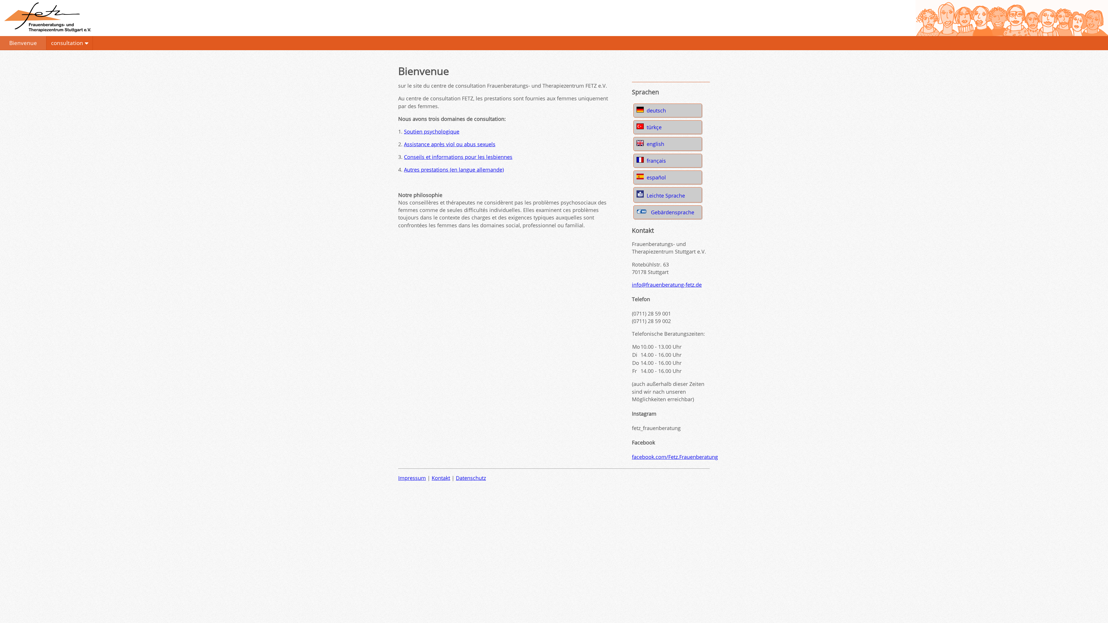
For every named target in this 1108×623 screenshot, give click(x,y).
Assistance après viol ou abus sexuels (449, 144)
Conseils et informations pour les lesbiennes (458, 156)
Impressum (412, 477)
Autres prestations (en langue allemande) (454, 169)
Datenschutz (471, 477)
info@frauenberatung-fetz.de (667, 284)
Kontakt (441, 477)
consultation (67, 43)
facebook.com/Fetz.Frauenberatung (675, 456)
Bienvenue (23, 43)
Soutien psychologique (431, 131)
